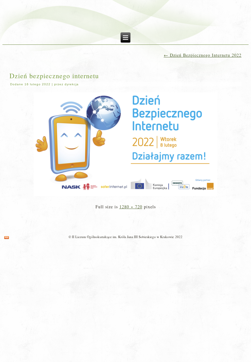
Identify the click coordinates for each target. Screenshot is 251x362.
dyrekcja (72, 84)
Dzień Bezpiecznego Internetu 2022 (203, 55)
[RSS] (6, 237)
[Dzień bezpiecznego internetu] (125, 196)
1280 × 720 (130, 207)
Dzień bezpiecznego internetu (54, 75)
